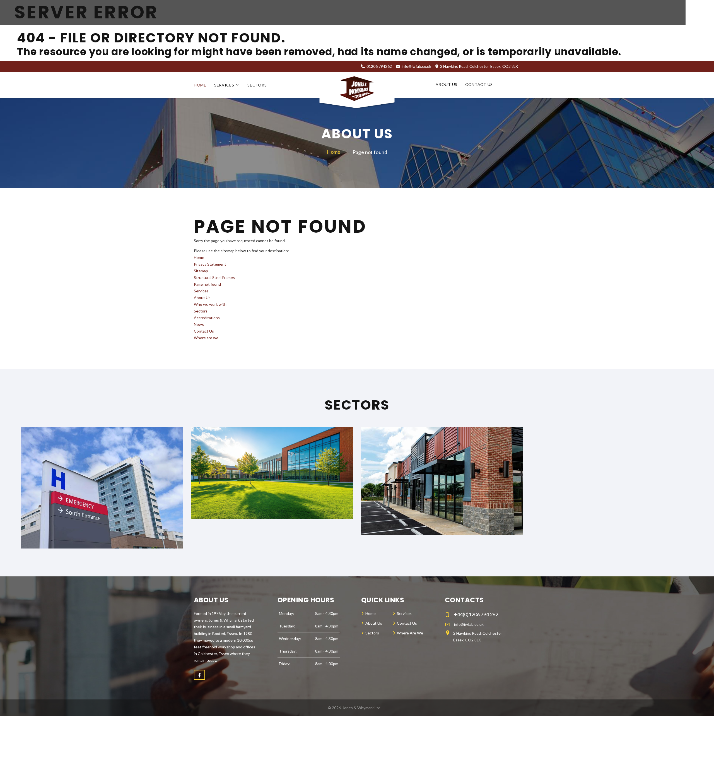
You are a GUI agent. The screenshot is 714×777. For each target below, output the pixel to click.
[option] (102, 488)
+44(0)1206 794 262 (476, 614)
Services (224, 85)
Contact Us (479, 84)
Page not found (207, 284)
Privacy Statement (210, 264)
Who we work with (210, 304)
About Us (446, 84)
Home (200, 85)
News (199, 324)
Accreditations (207, 317)
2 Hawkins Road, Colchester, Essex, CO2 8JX (478, 636)
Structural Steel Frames (214, 277)
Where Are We (410, 633)
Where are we (206, 337)
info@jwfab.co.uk (416, 66)
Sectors (257, 85)
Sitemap (201, 270)
